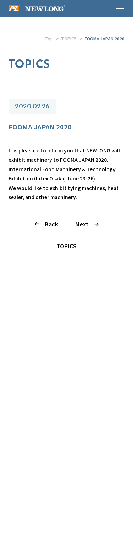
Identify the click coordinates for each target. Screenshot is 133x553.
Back (51, 224)
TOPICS (66, 246)
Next (82, 224)
